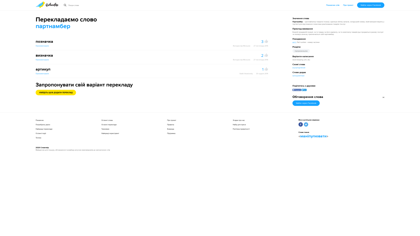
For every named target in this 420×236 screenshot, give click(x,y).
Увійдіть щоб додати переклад (56, 93)
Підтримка (171, 133)
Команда (170, 129)
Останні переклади (109, 125)
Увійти (370, 5)
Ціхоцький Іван (298, 76)
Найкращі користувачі (110, 133)
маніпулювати (313, 136)
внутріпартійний (298, 68)
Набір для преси (239, 125)
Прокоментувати (42, 46)
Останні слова (107, 120)
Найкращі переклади (44, 129)
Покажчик (40, 120)
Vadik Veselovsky (246, 74)
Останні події (41, 133)
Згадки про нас (239, 120)
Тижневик (105, 129)
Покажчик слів (332, 5)
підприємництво (301, 51)
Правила (170, 125)
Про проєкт (348, 5)
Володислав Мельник (241, 46)
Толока (38, 138)
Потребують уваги (43, 125)
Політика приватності (241, 129)
